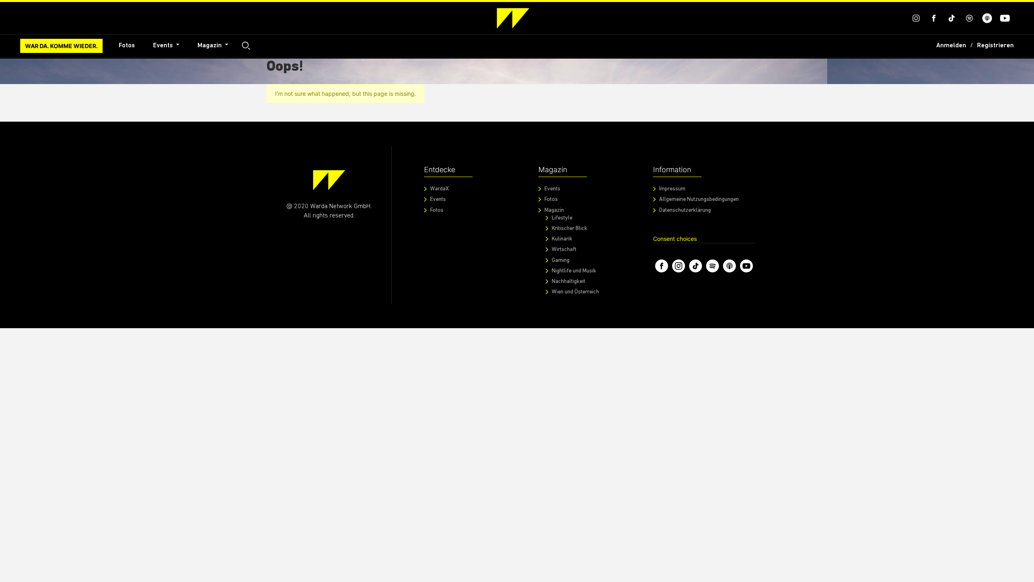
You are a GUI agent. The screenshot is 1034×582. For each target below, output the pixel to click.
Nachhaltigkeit (568, 281)
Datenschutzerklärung (685, 210)
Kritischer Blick (569, 229)
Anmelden (951, 45)
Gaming (561, 260)
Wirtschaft (564, 250)
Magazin (210, 45)
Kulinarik (562, 239)
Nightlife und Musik (574, 271)
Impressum (672, 189)
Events (163, 45)
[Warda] (329, 180)
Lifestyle (562, 218)
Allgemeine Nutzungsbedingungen (699, 199)
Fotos (127, 45)
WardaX (439, 189)
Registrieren (995, 45)
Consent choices (675, 238)
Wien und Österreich (575, 292)
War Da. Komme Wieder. (61, 45)
